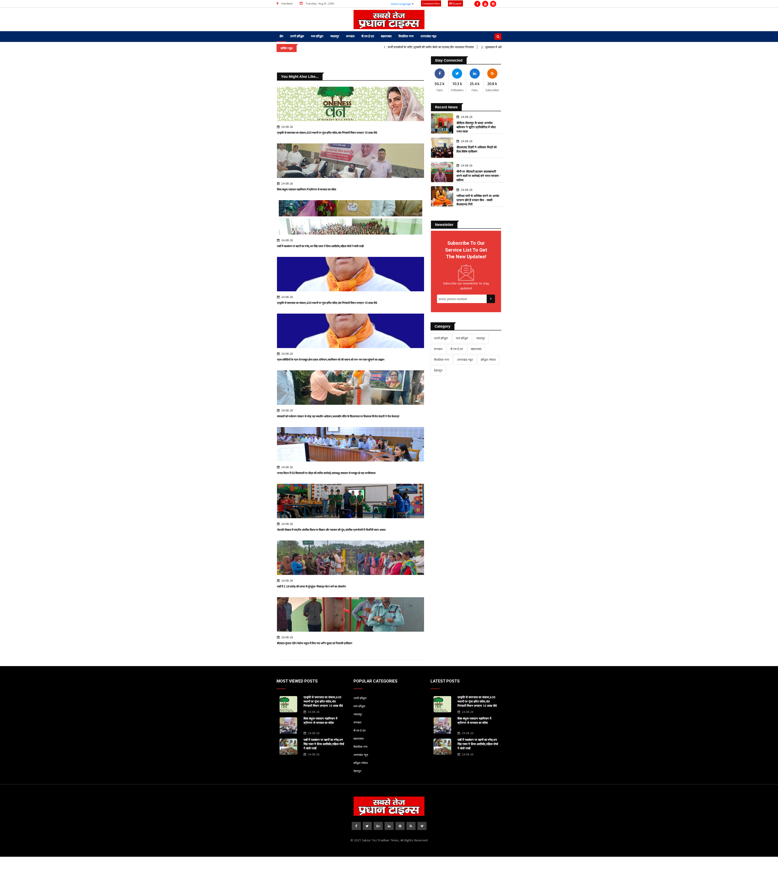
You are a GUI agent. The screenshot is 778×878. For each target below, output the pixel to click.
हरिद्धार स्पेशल (488, 360)
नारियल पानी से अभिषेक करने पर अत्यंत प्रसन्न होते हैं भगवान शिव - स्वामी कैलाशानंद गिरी (477, 200)
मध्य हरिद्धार (317, 36)
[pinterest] (400, 826)
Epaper (457, 3)
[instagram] (493, 4)
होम (281, 36)
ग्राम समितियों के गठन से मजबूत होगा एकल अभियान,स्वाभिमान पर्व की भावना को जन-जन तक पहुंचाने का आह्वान (330, 359)
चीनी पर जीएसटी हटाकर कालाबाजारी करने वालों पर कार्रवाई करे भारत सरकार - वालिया (478, 176)
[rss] (411, 826)
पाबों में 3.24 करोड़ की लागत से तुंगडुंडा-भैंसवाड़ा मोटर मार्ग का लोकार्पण (311, 586)
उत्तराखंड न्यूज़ (428, 36)
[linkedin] (389, 826)
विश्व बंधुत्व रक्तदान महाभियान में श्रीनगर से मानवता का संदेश (306, 189)
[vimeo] (421, 826)
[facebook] (477, 4)
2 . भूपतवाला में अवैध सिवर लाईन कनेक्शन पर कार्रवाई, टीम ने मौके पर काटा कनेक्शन (485, 47)
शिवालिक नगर (406, 36)
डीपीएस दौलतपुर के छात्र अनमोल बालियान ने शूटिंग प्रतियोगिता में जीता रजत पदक (476, 127)
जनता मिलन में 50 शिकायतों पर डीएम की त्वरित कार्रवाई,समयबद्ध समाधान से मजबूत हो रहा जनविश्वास (326, 473)
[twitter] (367, 826)
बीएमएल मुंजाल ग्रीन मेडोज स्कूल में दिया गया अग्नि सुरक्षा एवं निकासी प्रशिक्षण (314, 643)
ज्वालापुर (334, 36)
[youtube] (485, 4)
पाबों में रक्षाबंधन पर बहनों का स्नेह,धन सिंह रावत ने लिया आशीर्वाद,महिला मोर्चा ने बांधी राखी (320, 246)
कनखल (350, 36)
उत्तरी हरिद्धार (297, 36)
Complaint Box (431, 3)
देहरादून (438, 370)
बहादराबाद (386, 36)
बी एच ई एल (367, 36)
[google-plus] (378, 826)
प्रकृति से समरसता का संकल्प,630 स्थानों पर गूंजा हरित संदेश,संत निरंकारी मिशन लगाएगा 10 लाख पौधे (327, 132)
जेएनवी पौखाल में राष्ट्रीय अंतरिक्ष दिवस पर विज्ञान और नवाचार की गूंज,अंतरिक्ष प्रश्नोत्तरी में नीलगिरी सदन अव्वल (331, 529)
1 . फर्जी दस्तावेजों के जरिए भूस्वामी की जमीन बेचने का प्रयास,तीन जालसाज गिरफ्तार (388, 47)
